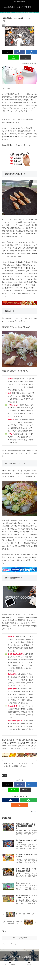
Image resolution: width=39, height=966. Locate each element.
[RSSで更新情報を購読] (19, 805)
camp (5, 775)
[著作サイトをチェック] (10, 800)
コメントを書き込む (19, 938)
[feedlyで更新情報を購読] (28, 800)
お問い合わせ (28, 960)
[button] (25, 57)
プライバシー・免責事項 (10, 960)
